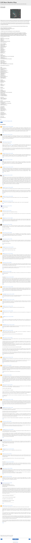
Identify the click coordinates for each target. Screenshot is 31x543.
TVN (3, 262)
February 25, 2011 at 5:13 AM (8, 505)
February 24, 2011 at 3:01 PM (8, 134)
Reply (3, 139)
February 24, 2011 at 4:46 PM (9, 316)
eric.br (3, 224)
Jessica (3, 384)
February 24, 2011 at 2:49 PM (9, 126)
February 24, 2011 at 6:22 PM (7, 365)
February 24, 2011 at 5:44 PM (9, 330)
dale (3, 476)
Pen (2, 365)
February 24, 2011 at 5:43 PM (10, 324)
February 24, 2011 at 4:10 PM (9, 286)
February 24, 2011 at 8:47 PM (7, 453)
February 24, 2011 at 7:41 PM (9, 407)
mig (2, 210)
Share (1, 122)
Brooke (3, 134)
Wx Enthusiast (4, 324)
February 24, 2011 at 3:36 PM (9, 196)
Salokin (3, 159)
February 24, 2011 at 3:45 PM (7, 210)
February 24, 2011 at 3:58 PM (7, 262)
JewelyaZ (3, 407)
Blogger (17, 542)
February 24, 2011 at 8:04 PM (9, 429)
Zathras (3, 337)
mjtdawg (3, 253)
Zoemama (3, 399)
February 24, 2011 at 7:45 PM (7, 421)
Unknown (3, 126)
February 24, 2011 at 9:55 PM (8, 468)
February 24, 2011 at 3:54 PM (9, 253)
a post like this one (10, 144)
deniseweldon (4, 299)
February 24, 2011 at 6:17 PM (9, 357)
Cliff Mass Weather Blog (8, 2)
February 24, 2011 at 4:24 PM (10, 299)
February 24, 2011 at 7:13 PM (9, 399)
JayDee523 (3, 316)
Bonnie (3, 468)
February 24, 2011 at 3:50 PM (8, 224)
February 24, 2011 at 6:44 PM (8, 384)
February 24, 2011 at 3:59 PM (7, 271)
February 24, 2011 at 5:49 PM (8, 337)
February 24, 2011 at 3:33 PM (9, 187)
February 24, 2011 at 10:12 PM (8, 476)
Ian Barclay (3, 429)
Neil (2, 421)
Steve (3, 232)
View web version (15, 540)
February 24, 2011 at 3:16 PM (9, 153)
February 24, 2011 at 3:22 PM (8, 159)
